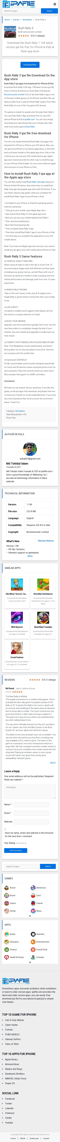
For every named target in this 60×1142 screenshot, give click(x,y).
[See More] (30, 915)
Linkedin (9, 1108)
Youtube (9, 1122)
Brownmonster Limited (14, 94)
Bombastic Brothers (15, 1073)
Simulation (27, 20)
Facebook (10, 1098)
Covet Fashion (16, 657)
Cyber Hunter (11, 1025)
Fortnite (9, 1029)
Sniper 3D (10, 1083)
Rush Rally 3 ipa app (36, 182)
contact (46, 1138)
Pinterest (9, 1113)
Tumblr (8, 1118)
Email (7, 813)
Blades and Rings (13, 1069)
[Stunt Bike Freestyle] (43, 617)
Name (7, 804)
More (30, 556)
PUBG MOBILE (12, 1034)
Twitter (8, 1103)
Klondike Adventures (43, 594)
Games (16, 20)
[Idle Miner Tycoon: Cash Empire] (17, 583)
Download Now (30, 65)
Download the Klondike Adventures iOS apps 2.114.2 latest (43, 601)
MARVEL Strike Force (15, 1078)
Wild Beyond (17, 627)
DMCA (22, 1138)
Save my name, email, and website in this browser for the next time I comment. (29, 835)
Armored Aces (12, 1064)
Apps (8, 924)
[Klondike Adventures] (43, 583)
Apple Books (11, 1059)
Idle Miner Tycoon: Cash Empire (20, 594)
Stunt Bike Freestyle (43, 627)
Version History (46, 540)
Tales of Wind (12, 1044)
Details (17, 606)
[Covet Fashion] (17, 647)
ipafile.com (30, 119)
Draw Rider (30, 127)
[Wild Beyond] (17, 617)
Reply (53, 763)
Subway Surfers (13, 1039)
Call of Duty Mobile (14, 1020)
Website (8, 821)
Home (7, 20)
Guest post (34, 1138)
